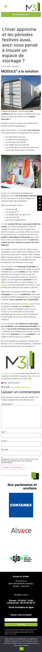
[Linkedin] (39, 204)
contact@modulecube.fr (20, 387)
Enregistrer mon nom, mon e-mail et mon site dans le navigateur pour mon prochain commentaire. (19, 460)
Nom (3, 432)
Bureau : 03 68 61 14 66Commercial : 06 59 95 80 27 (21, 601)
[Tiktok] (39, 208)
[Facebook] (39, 198)
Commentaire (7, 404)
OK (22, 649)
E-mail (4, 441)
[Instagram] (39, 201)
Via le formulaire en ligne (21, 607)
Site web (4, 449)
